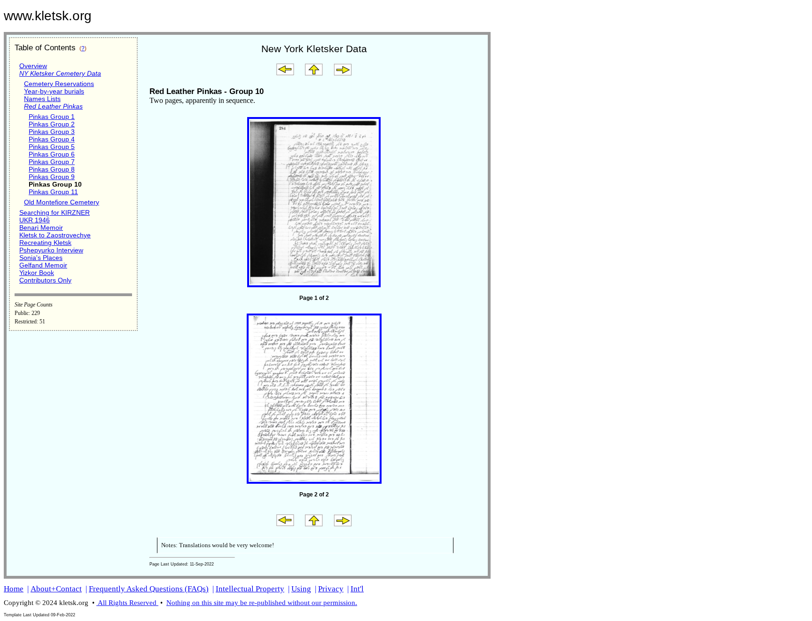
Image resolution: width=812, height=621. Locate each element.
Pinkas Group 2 (52, 124)
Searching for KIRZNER (54, 212)
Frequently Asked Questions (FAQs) (149, 588)
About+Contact (56, 588)
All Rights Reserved (127, 602)
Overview (33, 66)
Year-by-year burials (54, 91)
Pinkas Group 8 (52, 169)
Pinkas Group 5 (52, 146)
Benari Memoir (41, 227)
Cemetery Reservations (59, 83)
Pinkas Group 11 (53, 192)
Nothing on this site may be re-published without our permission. (261, 602)
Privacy (331, 588)
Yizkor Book (36, 272)
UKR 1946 (34, 220)
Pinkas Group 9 (52, 177)
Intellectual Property (250, 588)
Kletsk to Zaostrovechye (55, 235)
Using (301, 588)
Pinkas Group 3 (52, 131)
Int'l (357, 588)
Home (13, 588)
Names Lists (42, 98)
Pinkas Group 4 (52, 139)
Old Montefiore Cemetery (61, 202)
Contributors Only (45, 280)
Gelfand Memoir (43, 265)
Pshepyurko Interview (51, 250)
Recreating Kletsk (45, 242)
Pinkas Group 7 (52, 161)
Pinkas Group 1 (52, 116)
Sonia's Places (40, 257)
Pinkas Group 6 (52, 154)
